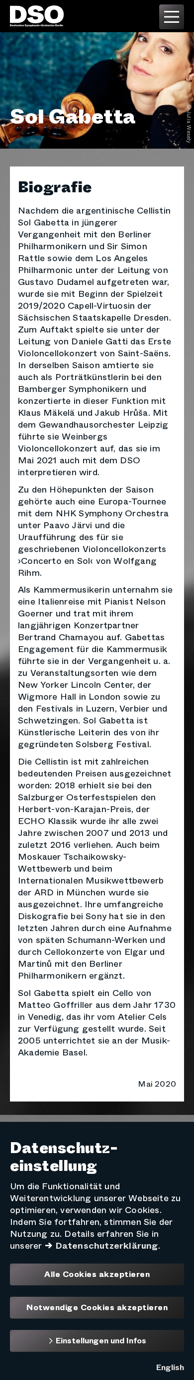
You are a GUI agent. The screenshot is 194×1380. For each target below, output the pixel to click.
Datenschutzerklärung (106, 1246)
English (170, 1367)
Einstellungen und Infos (100, 1340)
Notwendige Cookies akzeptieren (97, 1308)
